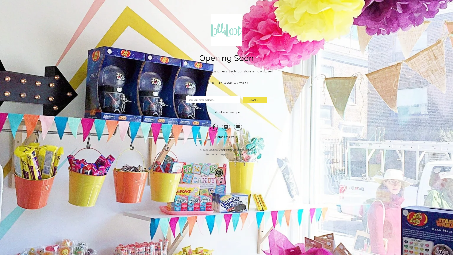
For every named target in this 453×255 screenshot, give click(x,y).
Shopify (244, 154)
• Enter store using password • (226, 83)
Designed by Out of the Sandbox (236, 149)
